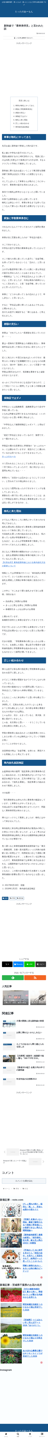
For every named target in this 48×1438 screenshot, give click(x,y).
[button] (40, 964)
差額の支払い (20, 113)
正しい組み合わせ (22, 123)
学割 (13, 898)
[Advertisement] (24, 69)
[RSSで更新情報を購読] (35, 977)
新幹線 (21, 898)
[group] (15, 998)
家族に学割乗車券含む (24, 109)
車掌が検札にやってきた (24, 106)
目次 (21, 101)
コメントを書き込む (24, 1181)
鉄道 (6, 898)
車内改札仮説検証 (22, 127)
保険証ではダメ (21, 116)
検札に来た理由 (21, 120)
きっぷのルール (9, 456)
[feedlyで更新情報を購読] (13, 977)
